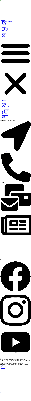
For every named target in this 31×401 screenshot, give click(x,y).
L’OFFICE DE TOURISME (5, 34)
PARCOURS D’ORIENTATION (5, 25)
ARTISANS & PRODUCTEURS (4, 26)
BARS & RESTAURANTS (5, 30)
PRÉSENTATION (4, 19)
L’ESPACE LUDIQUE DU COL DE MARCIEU (7, 21)
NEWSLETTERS (4, 33)
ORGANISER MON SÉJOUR (4, 107)
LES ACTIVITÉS (3, 20)
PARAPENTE (3, 101)
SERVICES (3, 31)
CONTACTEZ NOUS (4, 114)
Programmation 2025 (4, 36)
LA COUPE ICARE (3, 35)
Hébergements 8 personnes (6, 29)
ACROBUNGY (4, 24)
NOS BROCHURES (4, 113)
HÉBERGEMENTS (4, 27)
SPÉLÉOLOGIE (4, 23)
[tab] (0, 358)
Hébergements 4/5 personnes (6, 28)
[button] (15, 68)
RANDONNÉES (4, 22)
